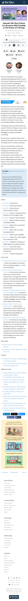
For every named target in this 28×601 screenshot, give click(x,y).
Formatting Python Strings (14, 453)
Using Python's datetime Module (14, 467)
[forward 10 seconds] (18, 45)
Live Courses (7, 510)
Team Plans (7, 540)
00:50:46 (5, 242)
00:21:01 (5, 220)
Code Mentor (7, 488)
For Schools (7, 545)
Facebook (11, 417)
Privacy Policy (11, 580)
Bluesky (22, 414)
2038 (20, 265)
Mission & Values (8, 560)
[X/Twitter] (11, 578)
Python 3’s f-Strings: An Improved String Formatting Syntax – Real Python (13, 382)
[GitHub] (19, 578)
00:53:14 (5, 247)
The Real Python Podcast (14, 30)
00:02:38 (5, 206)
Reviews (6, 547)
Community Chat (8, 525)
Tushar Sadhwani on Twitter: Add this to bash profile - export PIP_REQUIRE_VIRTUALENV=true (14, 375)
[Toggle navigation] (24, 2)
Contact (18, 582)
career (9, 35)
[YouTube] (8, 578)
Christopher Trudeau (19, 70)
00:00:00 (5, 203)
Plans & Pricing (8, 538)
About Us (6, 556)
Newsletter (7, 523)
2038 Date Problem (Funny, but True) (15, 261)
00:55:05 (5, 254)
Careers (6, 567)
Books (6, 512)
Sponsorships (7, 565)
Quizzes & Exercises (9, 505)
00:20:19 (5, 218)
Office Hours (7, 527)
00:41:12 (5, 237)
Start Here (7, 483)
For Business (7, 543)
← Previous (4, 472)
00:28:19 (5, 225)
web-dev (20, 35)
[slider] (6, 40)
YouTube (10, 55)
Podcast (6, 521)
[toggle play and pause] (14, 45)
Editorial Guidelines (9, 563)
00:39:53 (5, 234)
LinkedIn (7, 414)
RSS (7, 51)
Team (5, 558)
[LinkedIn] (14, 578)
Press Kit (6, 569)
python (15, 35)
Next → (24, 472)
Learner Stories (8, 530)
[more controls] (22, 45)
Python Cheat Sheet (9, 492)
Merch (5, 572)
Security (13, 582)
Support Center (8, 494)
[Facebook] (16, 578)
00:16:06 (5, 213)
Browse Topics (8, 507)
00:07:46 (5, 208)
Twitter (15, 414)
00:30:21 (5, 230)
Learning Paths (8, 503)
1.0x (5, 45)
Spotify (22, 51)
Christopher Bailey (9, 70)
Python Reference (9, 490)
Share (14, 58)
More (19, 55)
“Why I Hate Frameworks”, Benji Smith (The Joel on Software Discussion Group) (15, 398)
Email (18, 417)
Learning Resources (9, 485)
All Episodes (14, 472)
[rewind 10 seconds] (9, 45)
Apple (14, 51)
